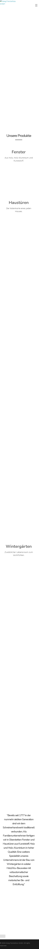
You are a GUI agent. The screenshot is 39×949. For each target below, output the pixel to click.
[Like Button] (2, 936)
